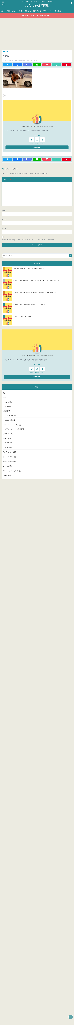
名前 (4, 210)
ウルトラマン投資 (9, 457)
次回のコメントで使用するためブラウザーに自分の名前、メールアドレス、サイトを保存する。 (28, 240)
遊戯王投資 (8, 447)
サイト (4, 228)
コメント (7, 180)
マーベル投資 (8, 466)
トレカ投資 (7, 438)
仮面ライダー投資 (9, 452)
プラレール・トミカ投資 (52, 11)
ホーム (7, 52)
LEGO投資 (37, 11)
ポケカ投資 (8, 442)
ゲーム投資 (7, 475)
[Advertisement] (37, 35)
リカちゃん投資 (8, 434)
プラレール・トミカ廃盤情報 (14, 429)
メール (5, 219)
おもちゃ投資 (17, 11)
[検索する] (70, 255)
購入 (2, 11)
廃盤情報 (27, 11)
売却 (8, 11)
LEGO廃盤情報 (10, 420)
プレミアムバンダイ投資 (12, 471)
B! (27, 65)
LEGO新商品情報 (10, 415)
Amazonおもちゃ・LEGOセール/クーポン (37, 16)
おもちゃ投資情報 (37, 5)
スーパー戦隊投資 (9, 461)
